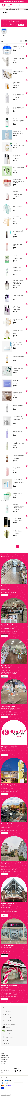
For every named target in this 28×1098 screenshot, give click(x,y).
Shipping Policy (4, 1055)
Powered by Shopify (6, 1094)
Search (2, 1053)
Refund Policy (4, 1059)
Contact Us (3, 1063)
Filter (5, 41)
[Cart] (22, 5)
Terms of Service (5, 1057)
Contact (4, 595)
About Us (3, 1061)
